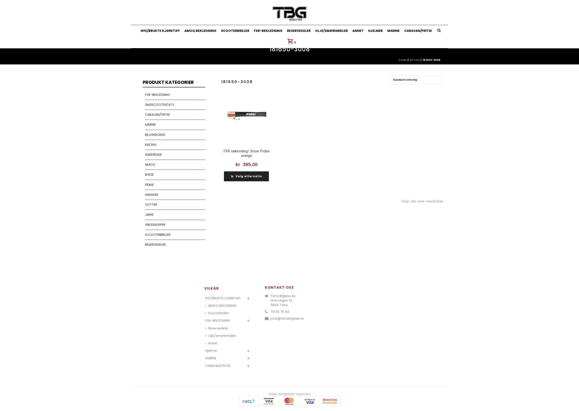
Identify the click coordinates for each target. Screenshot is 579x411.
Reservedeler (299, 30)
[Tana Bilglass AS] (289, 12)
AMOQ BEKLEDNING (200, 30)
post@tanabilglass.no (287, 319)
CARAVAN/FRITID (418, 30)
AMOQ (150, 164)
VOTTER (151, 204)
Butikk (415, 60)
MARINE (393, 30)
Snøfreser (153, 154)
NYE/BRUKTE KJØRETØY (160, 30)
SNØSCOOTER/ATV (159, 104)
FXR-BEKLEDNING (268, 30)
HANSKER (151, 194)
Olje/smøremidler (331, 30)
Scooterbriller (235, 30)
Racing (151, 144)
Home (403, 60)
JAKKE (149, 214)
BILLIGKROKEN (155, 134)
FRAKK (149, 184)
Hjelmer (375, 30)
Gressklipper (155, 224)
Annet (358, 30)
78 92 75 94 (280, 312)
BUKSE (149, 174)
